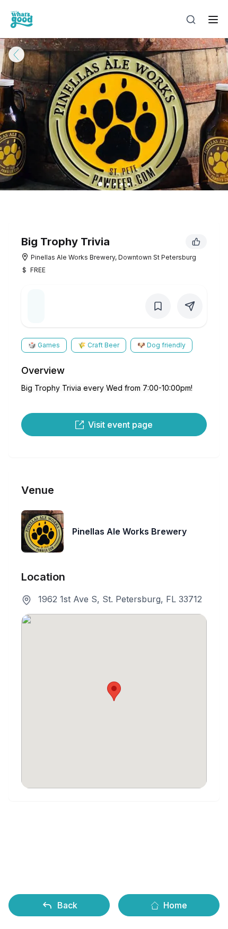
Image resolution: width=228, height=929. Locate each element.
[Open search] (190, 19)
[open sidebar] (213, 19)
